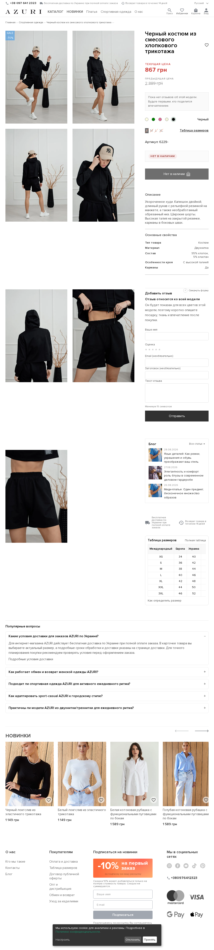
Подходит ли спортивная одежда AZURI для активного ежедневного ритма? (69, 684)
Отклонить (133, 939)
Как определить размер (164, 600)
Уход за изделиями (63, 901)
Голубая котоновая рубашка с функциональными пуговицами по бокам (186, 814)
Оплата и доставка (63, 861)
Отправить (177, 416)
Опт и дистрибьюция (60, 886)
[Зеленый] (153, 119)
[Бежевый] (166, 119)
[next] (202, 731)
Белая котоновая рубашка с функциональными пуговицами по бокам (133, 814)
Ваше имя (151, 329)
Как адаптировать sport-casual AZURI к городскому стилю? (56, 696)
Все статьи (197, 444)
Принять (149, 939)
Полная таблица (195, 540)
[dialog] (107, 935)
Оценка (150, 344)
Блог (9, 874)
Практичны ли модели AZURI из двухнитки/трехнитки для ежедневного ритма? (71, 708)
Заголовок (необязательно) (162, 368)
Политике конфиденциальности (78, 931)
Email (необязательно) (159, 356)
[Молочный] (146, 119)
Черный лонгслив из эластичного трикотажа (23, 812)
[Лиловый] (160, 119)
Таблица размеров (194, 131)
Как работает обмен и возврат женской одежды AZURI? (53, 672)
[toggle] (201, 3)
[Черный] (173, 119)
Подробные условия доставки (31, 659)
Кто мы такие (15, 861)
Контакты (12, 868)
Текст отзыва (153, 381)
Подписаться (122, 915)
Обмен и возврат (62, 895)
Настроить (63, 939)
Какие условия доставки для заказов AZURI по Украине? (53, 636)
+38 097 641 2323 (23, 3)
